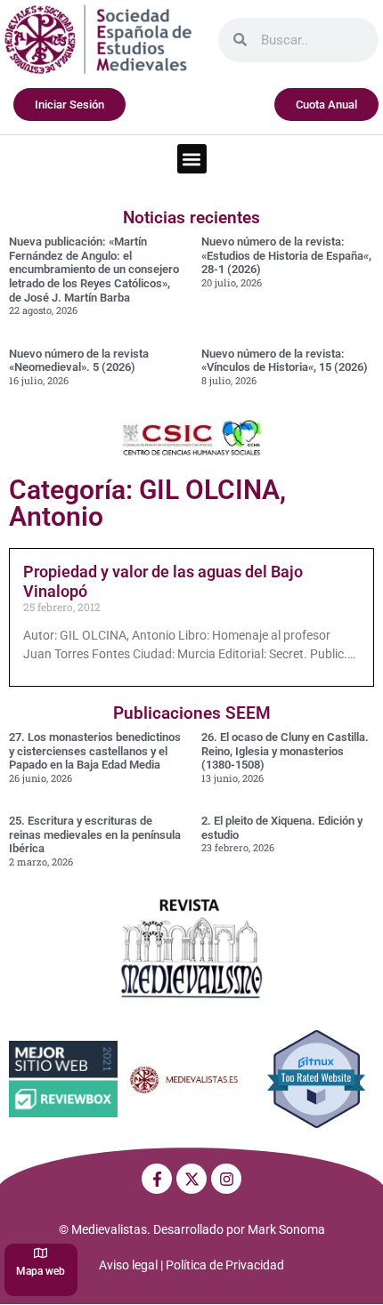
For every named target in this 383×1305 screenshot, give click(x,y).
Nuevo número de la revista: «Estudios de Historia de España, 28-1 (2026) (286, 255)
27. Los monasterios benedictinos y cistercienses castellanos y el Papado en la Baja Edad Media (95, 750)
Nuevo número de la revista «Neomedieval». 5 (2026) (79, 361)
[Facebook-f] (157, 1179)
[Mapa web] (40, 1253)
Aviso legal (128, 1265)
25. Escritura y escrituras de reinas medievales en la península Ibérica (95, 834)
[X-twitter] (191, 1179)
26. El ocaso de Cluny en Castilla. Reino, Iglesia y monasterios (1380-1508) (285, 750)
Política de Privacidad (225, 1265)
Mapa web (40, 1271)
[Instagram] (226, 1179)
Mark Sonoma (286, 1229)
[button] (192, 158)
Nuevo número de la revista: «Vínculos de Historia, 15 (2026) (284, 361)
